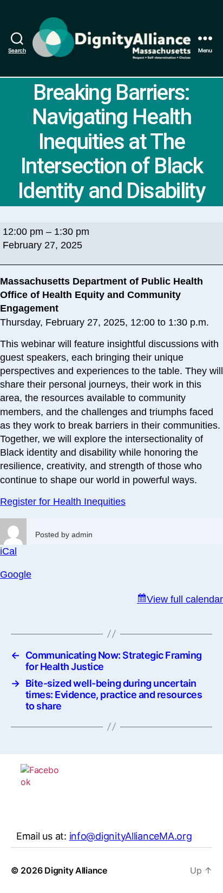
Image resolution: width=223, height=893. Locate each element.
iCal (8, 551)
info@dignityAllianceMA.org (130, 836)
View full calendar (185, 599)
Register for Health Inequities (63, 501)
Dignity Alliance (75, 870)
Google (15, 574)
